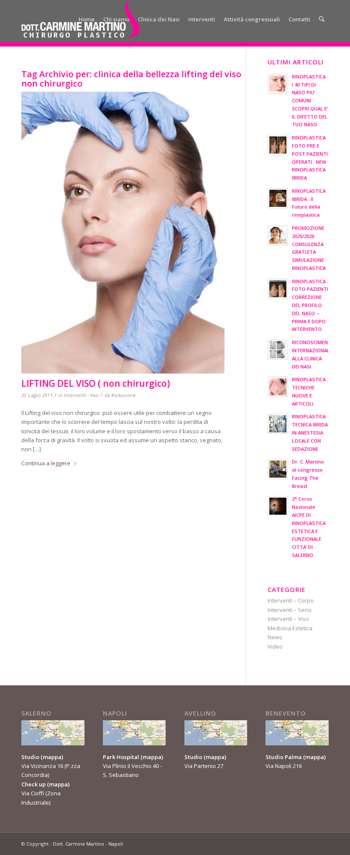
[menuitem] (86, 19)
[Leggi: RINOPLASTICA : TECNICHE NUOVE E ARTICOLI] (278, 387)
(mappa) (52, 757)
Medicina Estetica (290, 628)
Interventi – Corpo (291, 600)
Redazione (123, 395)
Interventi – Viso (288, 619)
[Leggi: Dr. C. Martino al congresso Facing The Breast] (278, 469)
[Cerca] (322, 19)
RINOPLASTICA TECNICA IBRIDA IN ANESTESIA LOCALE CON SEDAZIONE (310, 432)
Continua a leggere (45, 463)
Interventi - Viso (81, 395)
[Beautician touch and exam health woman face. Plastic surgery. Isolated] (123, 233)
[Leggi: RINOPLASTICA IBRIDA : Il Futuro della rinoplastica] (278, 198)
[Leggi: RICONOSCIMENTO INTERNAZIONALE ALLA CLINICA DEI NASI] (278, 349)
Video (275, 646)
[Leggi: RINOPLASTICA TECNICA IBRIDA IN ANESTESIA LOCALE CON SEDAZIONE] (278, 424)
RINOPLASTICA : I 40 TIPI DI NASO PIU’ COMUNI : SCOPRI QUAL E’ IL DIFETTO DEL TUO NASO (310, 100)
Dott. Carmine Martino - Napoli (88, 844)
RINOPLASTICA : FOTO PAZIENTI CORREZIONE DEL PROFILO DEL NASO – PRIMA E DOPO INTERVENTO (310, 305)
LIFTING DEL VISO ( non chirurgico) (95, 383)
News (275, 637)
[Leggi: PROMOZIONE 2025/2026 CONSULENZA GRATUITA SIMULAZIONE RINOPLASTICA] (278, 235)
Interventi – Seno (290, 610)
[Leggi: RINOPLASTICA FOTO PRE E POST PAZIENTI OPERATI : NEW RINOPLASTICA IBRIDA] (278, 145)
